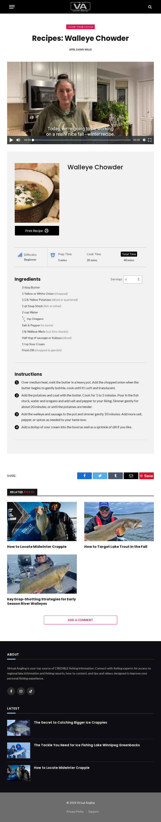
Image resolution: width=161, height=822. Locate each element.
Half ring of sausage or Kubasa (46, 338)
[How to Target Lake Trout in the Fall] (119, 521)
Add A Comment (80, 620)
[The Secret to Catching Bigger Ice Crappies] (18, 728)
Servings (116, 279)
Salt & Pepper (37, 325)
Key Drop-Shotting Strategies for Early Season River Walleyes (41, 601)
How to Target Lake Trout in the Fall (115, 546)
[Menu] (12, 7)
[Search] (149, 7)
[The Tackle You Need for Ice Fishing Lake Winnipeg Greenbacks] (18, 750)
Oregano (33, 319)
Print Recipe (34, 231)
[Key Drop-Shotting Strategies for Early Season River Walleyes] (42, 574)
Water (30, 312)
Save (148, 476)
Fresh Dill (42, 350)
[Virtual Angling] (80, 7)
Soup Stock (41, 306)
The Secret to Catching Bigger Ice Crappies (70, 722)
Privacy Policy (75, 811)
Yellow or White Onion (45, 293)
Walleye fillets (45, 331)
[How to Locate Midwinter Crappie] (42, 521)
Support (93, 811)
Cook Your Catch (80, 26)
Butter (31, 287)
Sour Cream (33, 344)
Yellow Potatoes (50, 299)
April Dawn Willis (80, 49)
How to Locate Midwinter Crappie (36, 546)
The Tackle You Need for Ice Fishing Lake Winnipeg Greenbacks (87, 745)
